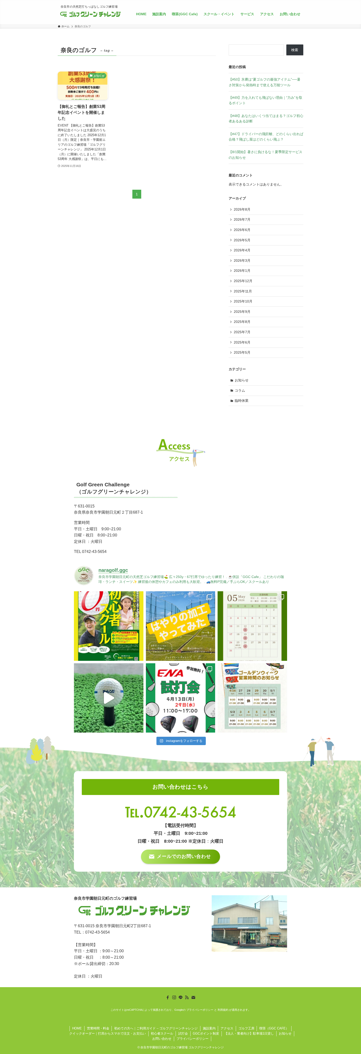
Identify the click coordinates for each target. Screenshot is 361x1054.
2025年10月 (243, 301)
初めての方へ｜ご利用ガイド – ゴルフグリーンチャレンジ (156, 1028)
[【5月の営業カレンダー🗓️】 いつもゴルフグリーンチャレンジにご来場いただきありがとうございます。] (252, 626)
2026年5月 (242, 240)
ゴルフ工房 (246, 1028)
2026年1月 (242, 271)
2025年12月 (243, 281)
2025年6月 (242, 342)
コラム (240, 390)
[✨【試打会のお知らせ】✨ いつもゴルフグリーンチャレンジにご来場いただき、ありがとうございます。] (180, 698)
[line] (180, 997)
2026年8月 (242, 209)
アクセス (227, 1028)
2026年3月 (242, 260)
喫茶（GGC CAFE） (274, 1028)
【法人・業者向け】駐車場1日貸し (249, 1033)
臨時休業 (242, 401)
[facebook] (167, 997)
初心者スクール (162, 1033)
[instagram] (174, 997)
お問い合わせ (161, 1038)
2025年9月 (242, 312)
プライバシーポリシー (199, 1009)
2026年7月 (242, 219)
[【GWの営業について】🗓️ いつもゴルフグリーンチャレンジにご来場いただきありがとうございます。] (252, 698)
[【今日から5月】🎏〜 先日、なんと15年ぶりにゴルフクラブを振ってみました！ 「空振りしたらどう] (108, 698)
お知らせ (242, 380)
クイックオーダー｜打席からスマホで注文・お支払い (107, 1033)
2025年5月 (242, 352)
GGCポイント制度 (206, 1033)
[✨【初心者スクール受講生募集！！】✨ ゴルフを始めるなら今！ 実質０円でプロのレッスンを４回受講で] (108, 626)
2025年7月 (242, 332)
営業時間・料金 (98, 1028)
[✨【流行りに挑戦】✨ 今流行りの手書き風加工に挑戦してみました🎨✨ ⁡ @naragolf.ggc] (180, 626)
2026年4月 (242, 250)
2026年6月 (242, 230)
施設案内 (209, 1028)
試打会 (183, 1033)
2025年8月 (242, 322)
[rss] (186, 997)
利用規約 (223, 1009)
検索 (294, 50)
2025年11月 (243, 291)
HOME (77, 1028)
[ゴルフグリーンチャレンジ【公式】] (90, 14)
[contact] (193, 997)
